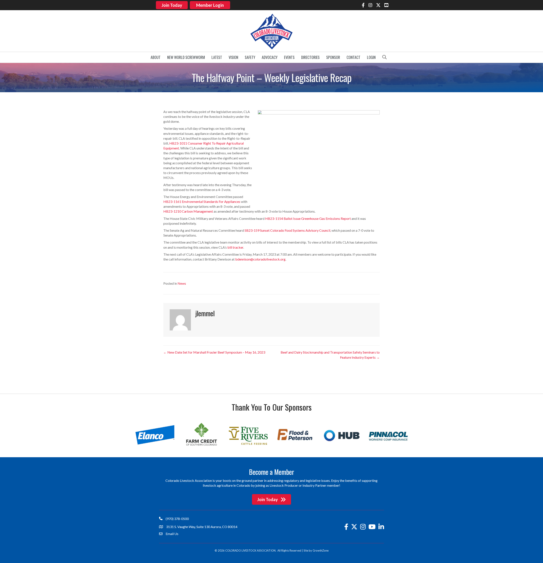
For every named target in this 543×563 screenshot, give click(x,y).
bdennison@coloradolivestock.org (260, 259)
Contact (353, 57)
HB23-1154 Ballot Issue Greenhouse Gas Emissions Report (308, 218)
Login (371, 57)
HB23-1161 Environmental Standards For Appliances (201, 201)
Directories (310, 57)
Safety (250, 57)
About (156, 57)
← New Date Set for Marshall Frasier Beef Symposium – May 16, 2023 (214, 352)
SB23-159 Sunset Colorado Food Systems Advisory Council (287, 230)
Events (289, 57)
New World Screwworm (186, 57)
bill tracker (235, 247)
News (182, 283)
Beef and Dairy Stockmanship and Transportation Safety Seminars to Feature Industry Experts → (330, 354)
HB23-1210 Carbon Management (188, 211)
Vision (233, 57)
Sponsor (333, 57)
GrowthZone (321, 550)
